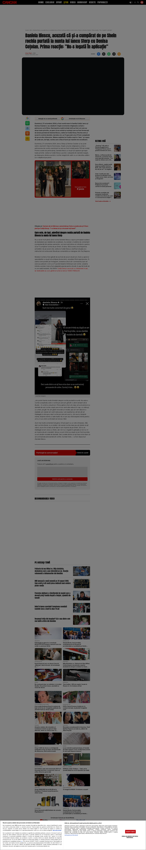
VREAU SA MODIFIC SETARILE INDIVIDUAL (130, 836)
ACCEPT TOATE (130, 831)
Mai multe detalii (57, 830)
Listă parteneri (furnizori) (71, 835)
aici (21, 841)
